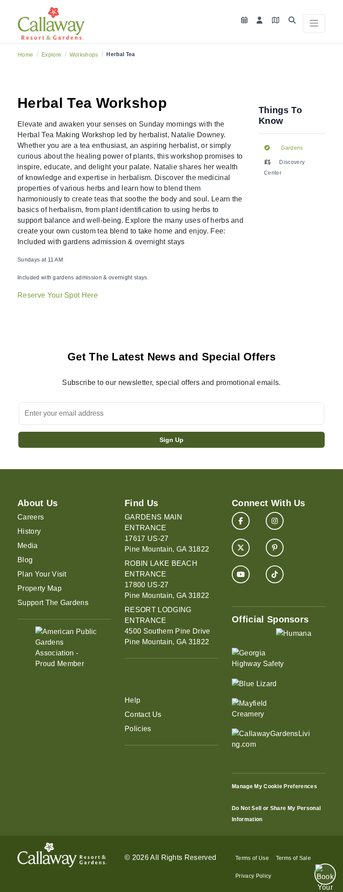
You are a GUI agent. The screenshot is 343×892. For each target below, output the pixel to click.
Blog (25, 560)
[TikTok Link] (275, 574)
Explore (51, 55)
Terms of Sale (293, 858)
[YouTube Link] (241, 574)
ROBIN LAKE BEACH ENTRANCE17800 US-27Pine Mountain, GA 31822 (167, 579)
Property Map (39, 588)
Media (27, 545)
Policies (138, 728)
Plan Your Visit (42, 574)
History (29, 531)
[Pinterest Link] (275, 547)
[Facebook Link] (241, 521)
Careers (30, 517)
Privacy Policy (253, 876)
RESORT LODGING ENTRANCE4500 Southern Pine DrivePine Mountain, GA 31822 (167, 626)
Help (132, 700)
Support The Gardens (52, 602)
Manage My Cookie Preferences (274, 786)
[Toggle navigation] (314, 23)
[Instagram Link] (275, 521)
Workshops (84, 55)
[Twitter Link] (241, 547)
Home (25, 55)
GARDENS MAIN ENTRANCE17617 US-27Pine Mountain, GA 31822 (167, 533)
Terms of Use (252, 858)
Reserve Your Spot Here (57, 295)
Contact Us (143, 714)
